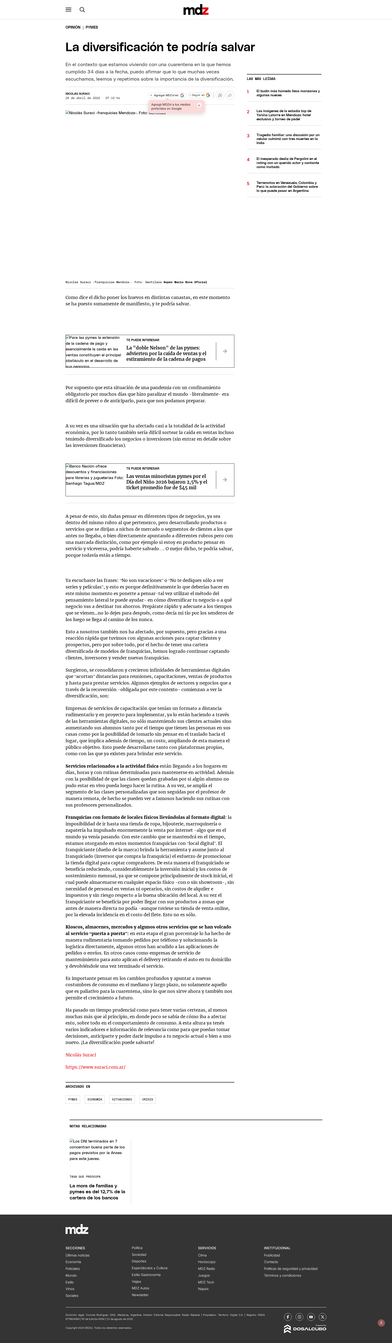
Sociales (72, 1296)
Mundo (71, 1275)
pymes (72, 1099)
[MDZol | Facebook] (288, 1317)
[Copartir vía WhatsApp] (220, 95)
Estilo (70, 1282)
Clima (202, 1255)
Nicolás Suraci (78, 93)
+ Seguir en (197, 95)
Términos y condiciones (282, 1275)
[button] (68, 9)
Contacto (271, 1262)
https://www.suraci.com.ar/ (95, 1067)
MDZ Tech (206, 1282)
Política (137, 1248)
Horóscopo (207, 1262)
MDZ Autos (140, 1288)
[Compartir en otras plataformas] (230, 95)
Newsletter (140, 1295)
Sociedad (139, 1255)
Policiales (73, 1269)
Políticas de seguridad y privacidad (291, 1269)
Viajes (136, 1282)
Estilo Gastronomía (146, 1275)
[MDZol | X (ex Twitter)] (322, 1317)
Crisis (147, 1099)
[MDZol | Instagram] (299, 1317)
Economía (95, 1099)
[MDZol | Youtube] (311, 1317)
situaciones (122, 1099)
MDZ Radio (206, 1269)
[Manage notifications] (381, 1322)
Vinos (70, 1289)
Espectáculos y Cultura (149, 1268)
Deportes (139, 1261)
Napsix (203, 1289)
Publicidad (272, 1255)
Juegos (204, 1275)
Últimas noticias (78, 1255)
